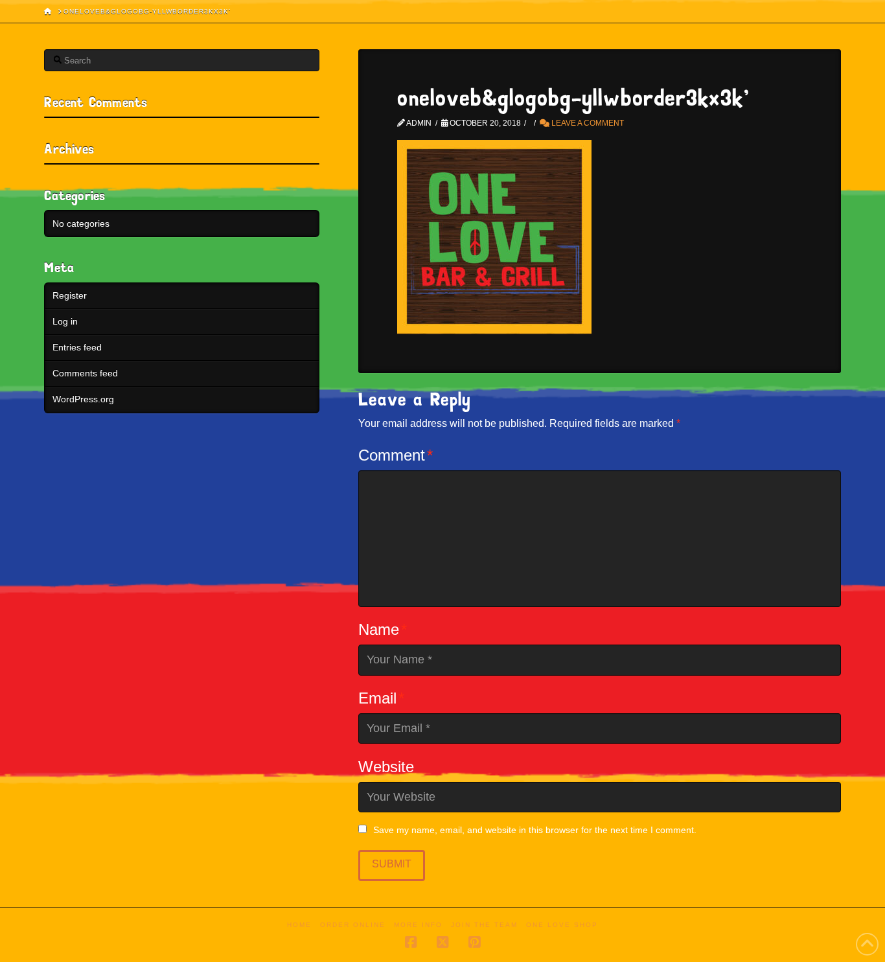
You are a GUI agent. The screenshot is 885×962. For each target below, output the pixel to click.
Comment (395, 455)
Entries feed (77, 347)
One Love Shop (562, 924)
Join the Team (484, 924)
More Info (418, 924)
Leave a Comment (586, 123)
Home (299, 924)
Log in (65, 321)
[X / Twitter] (442, 942)
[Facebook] (411, 942)
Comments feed (85, 373)
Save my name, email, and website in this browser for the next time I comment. (534, 830)
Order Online (352, 924)
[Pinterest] (474, 942)
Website (386, 766)
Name (382, 629)
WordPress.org (83, 399)
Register (69, 295)
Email (381, 698)
